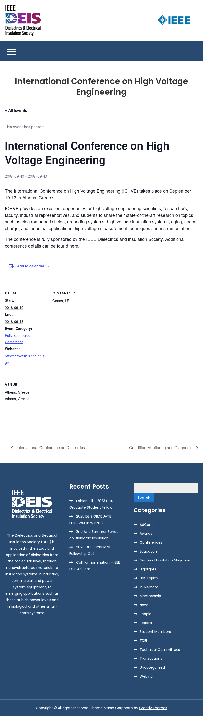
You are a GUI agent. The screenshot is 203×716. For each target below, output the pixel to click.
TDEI (143, 640)
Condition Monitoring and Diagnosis (161, 447)
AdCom (146, 524)
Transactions (151, 658)
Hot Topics (149, 578)
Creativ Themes (153, 707)
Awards (146, 533)
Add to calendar (30, 265)
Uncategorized (152, 667)
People (145, 613)
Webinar (147, 676)
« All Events (16, 110)
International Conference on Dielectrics (50, 447)
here (73, 245)
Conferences (151, 542)
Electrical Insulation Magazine (165, 560)
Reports (146, 622)
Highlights (148, 569)
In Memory (149, 587)
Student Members (155, 631)
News (144, 604)
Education (148, 551)
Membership (150, 595)
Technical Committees (160, 649)
